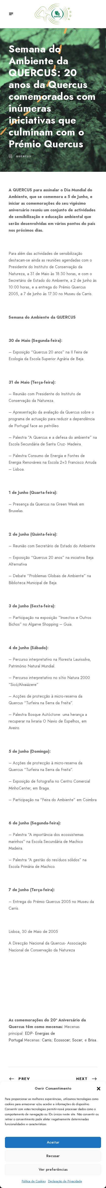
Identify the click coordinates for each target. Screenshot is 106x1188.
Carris (47, 1040)
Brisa (92, 1040)
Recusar (53, 1156)
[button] (98, 1088)
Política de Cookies (34, 1181)
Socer (77, 1040)
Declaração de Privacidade (65, 1181)
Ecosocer (62, 1040)
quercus (23, 156)
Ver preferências (53, 1169)
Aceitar (53, 1142)
